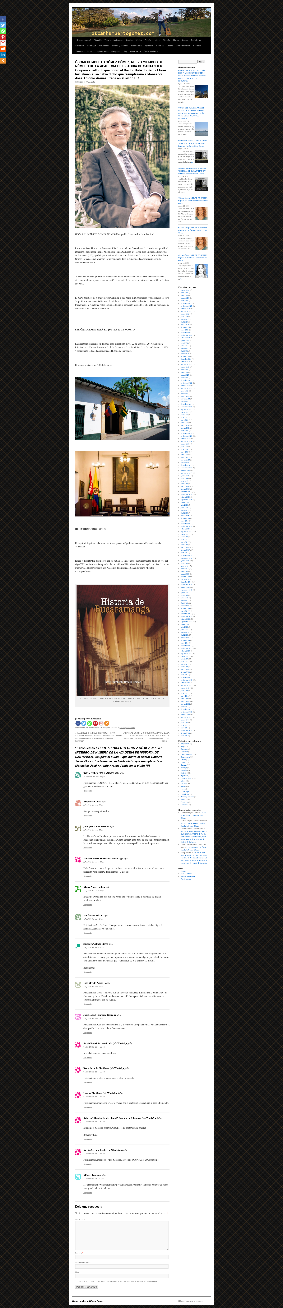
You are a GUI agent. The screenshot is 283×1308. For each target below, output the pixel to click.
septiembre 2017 (186, 531)
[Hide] (1, 66)
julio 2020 (184, 446)
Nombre (79, 1253)
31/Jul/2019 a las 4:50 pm (93, 1178)
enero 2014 (185, 643)
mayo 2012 (185, 696)
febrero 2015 (185, 608)
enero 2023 (185, 377)
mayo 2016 (185, 568)
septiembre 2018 (186, 499)
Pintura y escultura (120, 45)
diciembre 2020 (186, 433)
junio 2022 (184, 391)
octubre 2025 (185, 308)
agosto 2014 (185, 624)
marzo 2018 (185, 515)
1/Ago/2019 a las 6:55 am (93, 986)
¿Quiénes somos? (83, 40)
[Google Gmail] (101, 723)
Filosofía (166, 40)
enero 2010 (185, 735)
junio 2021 (184, 417)
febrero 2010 (185, 733)
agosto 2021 (185, 412)
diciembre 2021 (186, 404)
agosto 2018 (185, 502)
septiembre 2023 (186, 364)
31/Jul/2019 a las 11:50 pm (94, 1121)
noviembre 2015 (186, 584)
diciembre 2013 (186, 645)
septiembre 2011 (186, 717)
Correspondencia (151, 51)
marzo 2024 (185, 353)
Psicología (91, 45)
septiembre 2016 (186, 558)
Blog (125, 51)
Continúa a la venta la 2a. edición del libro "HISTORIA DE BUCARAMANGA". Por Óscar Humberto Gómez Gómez (192, 143)
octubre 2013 (185, 651)
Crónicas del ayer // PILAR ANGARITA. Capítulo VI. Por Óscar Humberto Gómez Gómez (193, 200)
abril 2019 (184, 483)
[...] (184, 102)
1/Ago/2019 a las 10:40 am (94, 947)
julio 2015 (184, 595)
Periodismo (196, 40)
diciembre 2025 (186, 303)
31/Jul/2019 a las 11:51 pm (94, 1096)
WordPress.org (186, 879)
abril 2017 (184, 544)
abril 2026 (184, 295)
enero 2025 (185, 330)
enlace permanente (127, 727)
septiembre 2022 (186, 388)
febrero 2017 (185, 550)
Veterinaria (79, 51)
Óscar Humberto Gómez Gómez (88, 1301)
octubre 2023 (185, 361)
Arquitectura (104, 45)
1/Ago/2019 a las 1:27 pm (93, 919)
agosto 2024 (185, 340)
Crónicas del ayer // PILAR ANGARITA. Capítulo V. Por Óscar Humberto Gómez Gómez (193, 230)
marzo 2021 (185, 425)
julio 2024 (184, 343)
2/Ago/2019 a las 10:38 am (94, 862)
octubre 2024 (185, 338)
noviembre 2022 (186, 383)
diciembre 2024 (186, 332)
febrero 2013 (185, 672)
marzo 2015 (185, 605)
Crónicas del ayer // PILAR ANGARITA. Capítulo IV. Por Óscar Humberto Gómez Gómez (193, 257)
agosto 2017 (185, 534)
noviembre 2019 (186, 468)
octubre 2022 (185, 385)
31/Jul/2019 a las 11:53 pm (94, 1071)
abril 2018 (184, 513)
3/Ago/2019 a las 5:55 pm (93, 830)
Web (77, 1272)
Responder (87, 790)
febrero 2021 (185, 428)
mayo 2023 (185, 369)
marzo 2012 (185, 701)
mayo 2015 (185, 600)
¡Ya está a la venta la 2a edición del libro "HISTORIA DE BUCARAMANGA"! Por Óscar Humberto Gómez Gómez (192, 171)
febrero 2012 (185, 704)
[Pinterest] (95, 723)
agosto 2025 (185, 314)
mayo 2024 (185, 348)
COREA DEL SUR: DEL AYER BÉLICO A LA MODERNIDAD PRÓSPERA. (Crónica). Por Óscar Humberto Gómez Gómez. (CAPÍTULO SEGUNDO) (192, 75)
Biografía (98, 40)
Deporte (170, 45)
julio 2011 (184, 722)
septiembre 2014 (186, 621)
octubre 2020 (185, 438)
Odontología (136, 45)
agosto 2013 (185, 656)
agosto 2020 (185, 444)
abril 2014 (184, 635)
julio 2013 (184, 659)
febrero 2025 (185, 327)
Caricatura (79, 45)
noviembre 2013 (186, 648)
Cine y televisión (183, 45)
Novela (176, 40)
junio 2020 (184, 449)
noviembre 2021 (186, 406)
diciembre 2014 (186, 613)
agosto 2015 (185, 592)
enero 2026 (185, 300)
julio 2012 (184, 690)
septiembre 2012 (186, 685)
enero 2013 (185, 674)
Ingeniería (149, 45)
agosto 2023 (185, 367)
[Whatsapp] (89, 723)
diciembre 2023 (186, 359)
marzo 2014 (185, 637)
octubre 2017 (185, 529)
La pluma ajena (102, 51)
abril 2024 (184, 351)
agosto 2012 (185, 688)
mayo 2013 (185, 664)
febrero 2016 (185, 576)
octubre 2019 (185, 470)
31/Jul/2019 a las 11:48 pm (94, 1153)
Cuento (185, 40)
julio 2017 (184, 536)
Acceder (183, 871)
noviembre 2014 (186, 616)
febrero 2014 (185, 640)
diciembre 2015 (186, 582)
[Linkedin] (3, 55)
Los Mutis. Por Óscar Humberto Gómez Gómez (194, 815)
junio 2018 (184, 507)
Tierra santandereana (113, 40)
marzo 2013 (185, 669)
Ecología (197, 45)
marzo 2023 (185, 375)
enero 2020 (185, 462)
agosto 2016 (185, 560)
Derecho (129, 40)
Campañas (116, 51)
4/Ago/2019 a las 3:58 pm (93, 805)
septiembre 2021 (186, 409)
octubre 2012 (185, 682)
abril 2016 (184, 571)
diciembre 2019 (186, 465)
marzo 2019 (185, 486)
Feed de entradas (186, 873)
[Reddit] (3, 49)
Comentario (80, 1219)
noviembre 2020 (186, 436)
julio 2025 (184, 316)
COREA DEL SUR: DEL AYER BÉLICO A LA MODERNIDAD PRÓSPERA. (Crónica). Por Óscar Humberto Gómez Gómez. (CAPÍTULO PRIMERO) (192, 113)
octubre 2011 (185, 714)
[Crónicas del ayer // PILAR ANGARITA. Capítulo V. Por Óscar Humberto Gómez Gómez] (201, 249)
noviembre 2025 (186, 306)
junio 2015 (184, 598)
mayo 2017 (185, 542)
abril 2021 (184, 422)
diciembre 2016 (186, 555)
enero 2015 (185, 611)
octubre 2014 (185, 619)
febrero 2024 (185, 356)
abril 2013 (184, 666)
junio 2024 (184, 345)
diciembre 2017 (186, 523)
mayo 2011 (185, 728)
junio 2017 (184, 539)
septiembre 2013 (186, 653)
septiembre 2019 (186, 473)
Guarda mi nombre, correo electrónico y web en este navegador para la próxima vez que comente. (118, 1281)
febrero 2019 (185, 489)
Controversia (135, 51)
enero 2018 (185, 521)
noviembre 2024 (186, 335)
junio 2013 (184, 661)
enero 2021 (185, 430)
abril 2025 (184, 322)
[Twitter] (83, 723)
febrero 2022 (185, 399)
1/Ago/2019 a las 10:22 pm (94, 890)
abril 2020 (184, 454)
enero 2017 (185, 552)
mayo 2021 (185, 420)
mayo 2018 (185, 510)
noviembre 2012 (186, 680)
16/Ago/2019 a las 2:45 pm (94, 776)
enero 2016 (185, 579)
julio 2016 (184, 563)
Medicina (160, 45)
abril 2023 (184, 372)
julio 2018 (184, 505)
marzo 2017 (185, 547)
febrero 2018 (185, 518)
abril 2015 (184, 603)
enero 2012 (185, 706)
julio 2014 (184, 627)
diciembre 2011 (186, 709)
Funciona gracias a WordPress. (192, 1301)
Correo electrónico (83, 1262)
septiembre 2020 (186, 441)
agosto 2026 (185, 290)
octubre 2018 (185, 497)
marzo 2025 (185, 324)
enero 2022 (185, 401)
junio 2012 (184, 693)
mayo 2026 (185, 292)
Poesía (148, 40)
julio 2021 (184, 414)
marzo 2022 (185, 396)
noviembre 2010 (186, 730)
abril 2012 (184, 698)
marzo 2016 (185, 574)
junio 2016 (184, 566)
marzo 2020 (185, 457)
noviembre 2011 (186, 712)
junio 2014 (184, 629)
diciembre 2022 (186, 380)
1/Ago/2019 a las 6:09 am (93, 1018)
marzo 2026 (185, 298)
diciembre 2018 (186, 491)
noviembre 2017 (186, 526)
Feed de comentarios (188, 876)
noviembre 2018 (186, 494)
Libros (90, 51)
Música (138, 40)
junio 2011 (184, 725)
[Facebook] (78, 723)
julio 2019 (184, 478)
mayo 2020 (185, 452)
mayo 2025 (185, 319)
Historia (157, 40)
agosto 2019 (185, 475)
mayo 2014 (185, 632)
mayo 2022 (185, 393)
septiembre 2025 (186, 311)
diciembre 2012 (186, 677)
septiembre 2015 (186, 590)
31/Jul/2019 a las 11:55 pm (94, 1046)
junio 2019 (184, 481)
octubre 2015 (185, 587)
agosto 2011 (185, 720)
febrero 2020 (185, 460)
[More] (106, 723)
